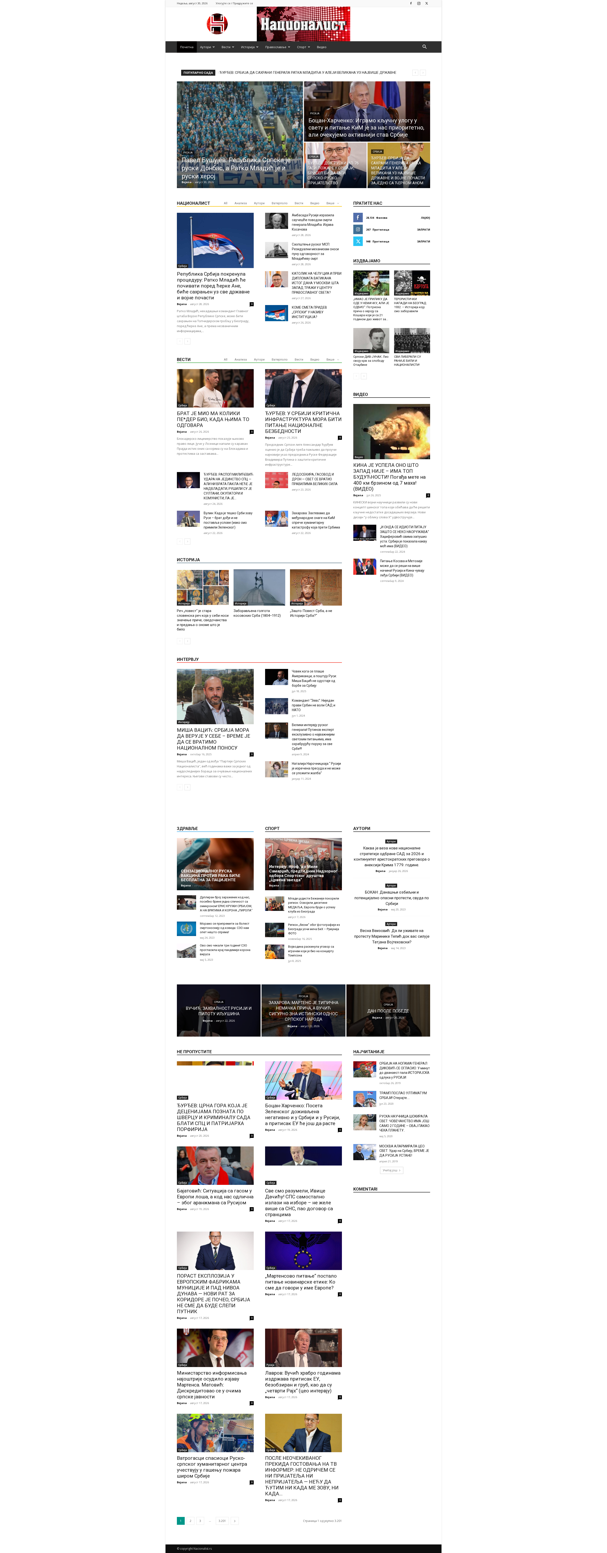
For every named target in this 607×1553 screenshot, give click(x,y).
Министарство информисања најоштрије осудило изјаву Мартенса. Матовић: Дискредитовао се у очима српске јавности (212, 1385)
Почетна (186, 47)
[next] (423, 73)
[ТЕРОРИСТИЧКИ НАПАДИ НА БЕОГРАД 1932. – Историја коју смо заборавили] (412, 283)
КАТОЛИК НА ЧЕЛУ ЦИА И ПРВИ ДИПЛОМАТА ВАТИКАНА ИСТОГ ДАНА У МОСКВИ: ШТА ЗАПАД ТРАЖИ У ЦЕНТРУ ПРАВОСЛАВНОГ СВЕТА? (316, 283)
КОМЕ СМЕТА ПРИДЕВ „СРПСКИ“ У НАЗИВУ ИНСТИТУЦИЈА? (309, 312)
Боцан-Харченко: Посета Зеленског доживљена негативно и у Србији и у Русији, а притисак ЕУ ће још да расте (302, 1114)
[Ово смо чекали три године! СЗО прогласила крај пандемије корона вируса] (186, 950)
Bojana (182, 304)
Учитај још (390, 1170)
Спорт (301, 47)
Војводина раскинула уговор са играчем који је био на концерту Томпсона (311, 951)
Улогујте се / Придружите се (234, 3)
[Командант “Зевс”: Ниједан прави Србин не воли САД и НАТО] (276, 706)
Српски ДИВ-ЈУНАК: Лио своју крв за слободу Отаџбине (371, 360)
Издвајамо (361, 293)
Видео (321, 47)
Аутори (205, 47)
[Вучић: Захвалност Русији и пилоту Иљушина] (219, 1010)
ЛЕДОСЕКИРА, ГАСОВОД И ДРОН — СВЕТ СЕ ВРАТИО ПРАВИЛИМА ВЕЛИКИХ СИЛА (315, 479)
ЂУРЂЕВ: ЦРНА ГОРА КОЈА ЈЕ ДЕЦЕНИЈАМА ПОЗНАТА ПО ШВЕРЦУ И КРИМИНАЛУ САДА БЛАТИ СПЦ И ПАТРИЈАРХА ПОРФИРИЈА (213, 1117)
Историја (248, 47)
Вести (226, 47)
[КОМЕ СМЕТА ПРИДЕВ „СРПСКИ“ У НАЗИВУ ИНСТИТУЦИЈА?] (276, 313)
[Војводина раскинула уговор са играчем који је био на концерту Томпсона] (274, 952)
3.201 (222, 1521)
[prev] (415, 73)
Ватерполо (280, 203)
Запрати (423, 229)
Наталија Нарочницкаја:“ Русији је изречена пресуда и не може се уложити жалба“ (316, 768)
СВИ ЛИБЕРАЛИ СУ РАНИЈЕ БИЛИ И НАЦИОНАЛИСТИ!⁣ (407, 360)
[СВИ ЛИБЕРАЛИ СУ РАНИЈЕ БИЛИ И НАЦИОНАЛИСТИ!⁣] (412, 340)
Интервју (183, 722)
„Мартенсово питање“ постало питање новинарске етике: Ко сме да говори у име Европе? (301, 1282)
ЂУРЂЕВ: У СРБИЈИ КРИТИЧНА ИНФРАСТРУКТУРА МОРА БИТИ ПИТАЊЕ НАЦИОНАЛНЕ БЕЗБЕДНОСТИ (303, 422)
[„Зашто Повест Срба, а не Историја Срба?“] (316, 587)
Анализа (241, 203)
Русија (188, 152)
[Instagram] (418, 3)
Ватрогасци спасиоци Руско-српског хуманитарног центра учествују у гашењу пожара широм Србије (212, 1467)
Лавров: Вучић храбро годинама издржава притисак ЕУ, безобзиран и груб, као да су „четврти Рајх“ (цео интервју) (302, 1382)
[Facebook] (410, 3)
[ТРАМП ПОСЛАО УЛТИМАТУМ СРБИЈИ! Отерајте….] (364, 1099)
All (225, 203)
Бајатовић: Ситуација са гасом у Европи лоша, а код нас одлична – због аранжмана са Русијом (215, 1196)
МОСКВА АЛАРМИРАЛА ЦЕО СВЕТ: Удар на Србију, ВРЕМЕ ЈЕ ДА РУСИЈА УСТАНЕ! (404, 1150)
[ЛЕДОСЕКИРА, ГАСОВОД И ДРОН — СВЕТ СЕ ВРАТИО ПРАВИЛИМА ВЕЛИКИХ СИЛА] (276, 480)
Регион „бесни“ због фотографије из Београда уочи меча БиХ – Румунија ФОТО (314, 929)
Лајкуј (425, 217)
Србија (313, 156)
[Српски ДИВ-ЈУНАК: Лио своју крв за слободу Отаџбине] (371, 340)
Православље (275, 47)
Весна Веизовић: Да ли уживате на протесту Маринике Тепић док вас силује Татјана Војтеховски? (391, 936)
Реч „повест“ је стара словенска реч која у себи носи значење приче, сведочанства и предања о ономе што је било (203, 620)
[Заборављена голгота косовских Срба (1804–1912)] (259, 587)
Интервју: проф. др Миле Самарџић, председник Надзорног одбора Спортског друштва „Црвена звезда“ (303, 873)
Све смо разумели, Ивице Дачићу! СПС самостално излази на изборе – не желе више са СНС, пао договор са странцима (299, 1202)
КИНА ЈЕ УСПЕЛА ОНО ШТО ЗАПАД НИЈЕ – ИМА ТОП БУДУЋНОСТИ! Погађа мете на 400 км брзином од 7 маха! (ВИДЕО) (389, 477)
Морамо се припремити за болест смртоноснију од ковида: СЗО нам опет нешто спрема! (224, 928)
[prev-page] (180, 341)
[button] (424, 47)
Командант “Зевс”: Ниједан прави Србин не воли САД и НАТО (313, 705)
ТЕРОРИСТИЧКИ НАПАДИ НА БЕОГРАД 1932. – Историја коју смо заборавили (410, 305)
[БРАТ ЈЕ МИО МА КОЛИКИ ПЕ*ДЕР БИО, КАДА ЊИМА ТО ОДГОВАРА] (215, 388)
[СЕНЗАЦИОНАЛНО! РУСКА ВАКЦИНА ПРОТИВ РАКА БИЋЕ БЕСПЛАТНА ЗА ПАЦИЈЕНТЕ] (215, 864)
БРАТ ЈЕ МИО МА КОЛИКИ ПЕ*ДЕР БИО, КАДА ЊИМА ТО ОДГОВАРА (213, 419)
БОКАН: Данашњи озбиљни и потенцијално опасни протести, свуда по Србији (391, 898)
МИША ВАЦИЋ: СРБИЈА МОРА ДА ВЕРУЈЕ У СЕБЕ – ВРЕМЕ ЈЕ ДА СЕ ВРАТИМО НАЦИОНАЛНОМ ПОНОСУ (213, 739)
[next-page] (187, 341)
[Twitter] (426, 3)
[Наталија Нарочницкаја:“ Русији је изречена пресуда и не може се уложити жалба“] (276, 769)
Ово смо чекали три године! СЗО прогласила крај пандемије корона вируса (225, 950)
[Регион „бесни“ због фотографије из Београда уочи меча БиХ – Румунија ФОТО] (274, 930)
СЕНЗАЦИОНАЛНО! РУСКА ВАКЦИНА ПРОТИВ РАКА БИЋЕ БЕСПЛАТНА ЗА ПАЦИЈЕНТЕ (210, 875)
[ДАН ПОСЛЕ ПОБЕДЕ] (388, 1010)
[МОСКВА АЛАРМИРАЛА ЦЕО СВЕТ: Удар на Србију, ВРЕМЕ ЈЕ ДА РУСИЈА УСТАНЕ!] (364, 1152)
